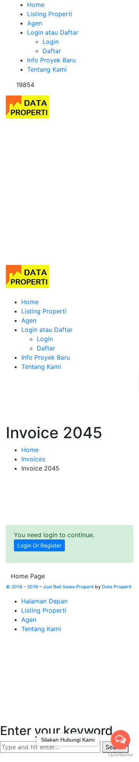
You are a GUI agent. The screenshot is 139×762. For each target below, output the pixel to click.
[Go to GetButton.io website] (120, 754)
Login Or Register (39, 545)
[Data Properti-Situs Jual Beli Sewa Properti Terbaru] (27, 106)
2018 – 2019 (24, 587)
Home (30, 450)
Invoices (33, 459)
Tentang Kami (41, 629)
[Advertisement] (69, 191)
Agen (28, 619)
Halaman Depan (44, 601)
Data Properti (116, 587)
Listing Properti (43, 610)
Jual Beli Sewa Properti (68, 587)
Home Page (28, 576)
